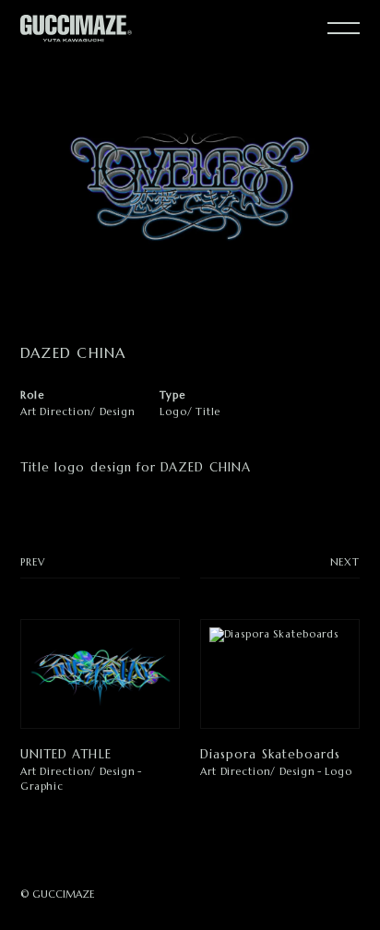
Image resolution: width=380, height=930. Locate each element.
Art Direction (55, 411)
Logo (173, 411)
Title (208, 411)
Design (118, 411)
